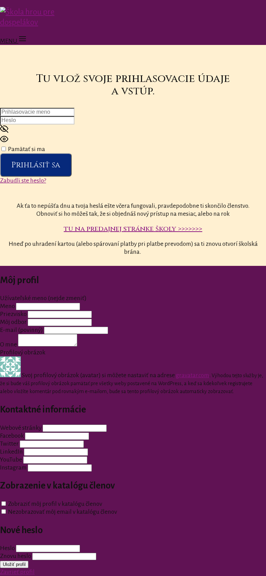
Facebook (12, 436)
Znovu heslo (15, 556)
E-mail (21, 330)
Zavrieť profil (17, 572)
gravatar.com (192, 375)
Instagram (13, 467)
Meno (8, 306)
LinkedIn (11, 451)
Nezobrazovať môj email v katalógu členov (62, 512)
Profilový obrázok (22, 352)
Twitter (9, 443)
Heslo (7, 548)
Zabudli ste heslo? (23, 180)
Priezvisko (13, 314)
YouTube (11, 459)
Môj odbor (13, 322)
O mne (8, 344)
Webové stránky (21, 428)
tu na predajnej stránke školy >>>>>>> (133, 228)
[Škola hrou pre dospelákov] (44, 22)
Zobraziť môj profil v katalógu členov (55, 504)
